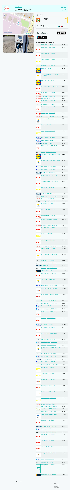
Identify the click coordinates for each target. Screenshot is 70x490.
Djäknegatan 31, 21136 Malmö (48, 125)
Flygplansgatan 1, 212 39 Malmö (48, 300)
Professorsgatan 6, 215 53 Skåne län (49, 364)
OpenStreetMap (27, 33)
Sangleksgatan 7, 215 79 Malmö (48, 404)
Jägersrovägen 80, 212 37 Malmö (49, 333)
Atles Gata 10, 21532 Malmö (47, 446)
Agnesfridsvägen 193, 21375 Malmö (49, 414)
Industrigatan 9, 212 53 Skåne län (48, 44)
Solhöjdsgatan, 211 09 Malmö (48, 279)
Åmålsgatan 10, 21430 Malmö (48, 193)
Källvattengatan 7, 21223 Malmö (48, 356)
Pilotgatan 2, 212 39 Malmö (47, 187)
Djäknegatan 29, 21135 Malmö (48, 137)
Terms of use (56, 486)
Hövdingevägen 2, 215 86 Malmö (48, 474)
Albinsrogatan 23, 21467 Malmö (48, 265)
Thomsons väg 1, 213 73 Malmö (48, 270)
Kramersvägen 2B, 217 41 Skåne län (49, 268)
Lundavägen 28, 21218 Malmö (48, 100)
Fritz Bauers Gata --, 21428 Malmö (49, 145)
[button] (52, 26)
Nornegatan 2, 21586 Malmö (47, 459)
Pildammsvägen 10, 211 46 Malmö (49, 166)
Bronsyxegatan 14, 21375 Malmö (48, 398)
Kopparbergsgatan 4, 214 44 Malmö (49, 116)
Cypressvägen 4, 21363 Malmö (48, 318)
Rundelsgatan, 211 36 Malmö (47, 140)
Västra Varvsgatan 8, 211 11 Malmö (49, 342)
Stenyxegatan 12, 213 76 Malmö (48, 411)
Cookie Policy (56, 484)
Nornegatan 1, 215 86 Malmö (47, 462)
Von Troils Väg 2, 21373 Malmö (48, 227)
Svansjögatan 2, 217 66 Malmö (48, 373)
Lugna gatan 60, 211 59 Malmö (48, 104)
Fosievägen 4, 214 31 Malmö (47, 203)
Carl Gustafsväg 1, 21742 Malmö (48, 248)
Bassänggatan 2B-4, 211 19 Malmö (49, 196)
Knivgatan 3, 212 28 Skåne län (48, 65)
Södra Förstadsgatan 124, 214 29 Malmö (50, 154)
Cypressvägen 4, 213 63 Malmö (48, 345)
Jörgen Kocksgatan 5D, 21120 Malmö (49, 181)
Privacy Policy (56, 487)
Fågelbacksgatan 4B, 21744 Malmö (49, 219)
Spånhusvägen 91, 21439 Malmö (48, 53)
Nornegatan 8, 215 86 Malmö (48, 464)
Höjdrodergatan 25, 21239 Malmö (49, 254)
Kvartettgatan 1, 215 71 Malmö (48, 391)
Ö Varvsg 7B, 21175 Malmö (47, 324)
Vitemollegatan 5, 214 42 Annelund (49, 96)
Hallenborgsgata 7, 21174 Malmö (48, 273)
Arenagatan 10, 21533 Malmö (47, 434)
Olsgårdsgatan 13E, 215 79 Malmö (49, 432)
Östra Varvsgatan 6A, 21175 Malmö (49, 309)
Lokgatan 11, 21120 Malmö (47, 143)
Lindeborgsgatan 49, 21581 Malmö (49, 426)
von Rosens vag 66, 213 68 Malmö (49, 246)
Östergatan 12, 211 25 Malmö (47, 119)
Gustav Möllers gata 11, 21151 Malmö (49, 86)
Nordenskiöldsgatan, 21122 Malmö (49, 175)
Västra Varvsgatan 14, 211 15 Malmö (49, 359)
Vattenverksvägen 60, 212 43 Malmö (49, 288)
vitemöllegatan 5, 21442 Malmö (48, 98)
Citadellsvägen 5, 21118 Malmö (48, 240)
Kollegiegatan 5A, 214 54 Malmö (48, 353)
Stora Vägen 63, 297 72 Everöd (48, 201)
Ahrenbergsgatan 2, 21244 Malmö (49, 263)
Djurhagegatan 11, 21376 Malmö (48, 453)
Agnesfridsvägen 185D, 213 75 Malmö (49, 406)
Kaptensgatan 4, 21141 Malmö (48, 106)
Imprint (55, 483)
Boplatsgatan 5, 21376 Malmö (48, 429)
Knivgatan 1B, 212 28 (46, 68)
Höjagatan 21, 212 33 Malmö (47, 367)
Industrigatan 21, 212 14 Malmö (48, 47)
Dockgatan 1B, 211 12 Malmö (47, 305)
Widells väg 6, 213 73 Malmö (47, 260)
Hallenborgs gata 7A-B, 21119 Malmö (49, 285)
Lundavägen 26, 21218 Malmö (48, 92)
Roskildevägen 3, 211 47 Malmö (48, 172)
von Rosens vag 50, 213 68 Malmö (49, 225)
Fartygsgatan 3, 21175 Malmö (48, 327)
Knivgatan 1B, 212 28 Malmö (47, 80)
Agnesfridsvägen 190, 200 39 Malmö (49, 408)
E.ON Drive (18, 7)
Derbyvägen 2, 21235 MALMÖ (48, 361)
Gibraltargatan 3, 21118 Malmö (48, 209)
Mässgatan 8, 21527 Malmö (47, 420)
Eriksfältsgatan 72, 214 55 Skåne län (49, 303)
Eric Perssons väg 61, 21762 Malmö (49, 311)
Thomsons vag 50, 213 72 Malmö (48, 198)
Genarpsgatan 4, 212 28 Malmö (48, 152)
